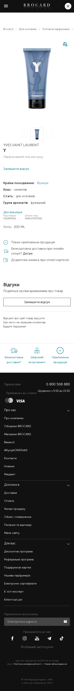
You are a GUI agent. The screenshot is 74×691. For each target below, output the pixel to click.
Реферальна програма (19, 559)
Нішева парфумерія (17, 575)
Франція (42, 183)
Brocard (8, 29)
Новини (9, 466)
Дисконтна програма (18, 551)
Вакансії (9, 442)
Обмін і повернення (17, 517)
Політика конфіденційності (27, 664)
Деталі (27, 253)
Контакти (10, 458)
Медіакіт (9, 474)
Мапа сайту (12, 533)
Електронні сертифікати (20, 583)
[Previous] (25, 134)
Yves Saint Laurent (21, 145)
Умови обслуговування (56, 664)
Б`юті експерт (14, 591)
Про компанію (14, 418)
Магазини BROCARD (17, 434)
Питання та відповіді (17, 525)
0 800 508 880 (58, 384)
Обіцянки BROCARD (17, 426)
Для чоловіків (27, 29)
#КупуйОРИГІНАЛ (15, 450)
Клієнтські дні (13, 599)
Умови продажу (14, 509)
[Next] (49, 134)
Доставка (10, 493)
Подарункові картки (17, 567)
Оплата (9, 501)
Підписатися (66, 621)
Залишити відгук (37, 302)
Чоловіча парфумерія (55, 29)
